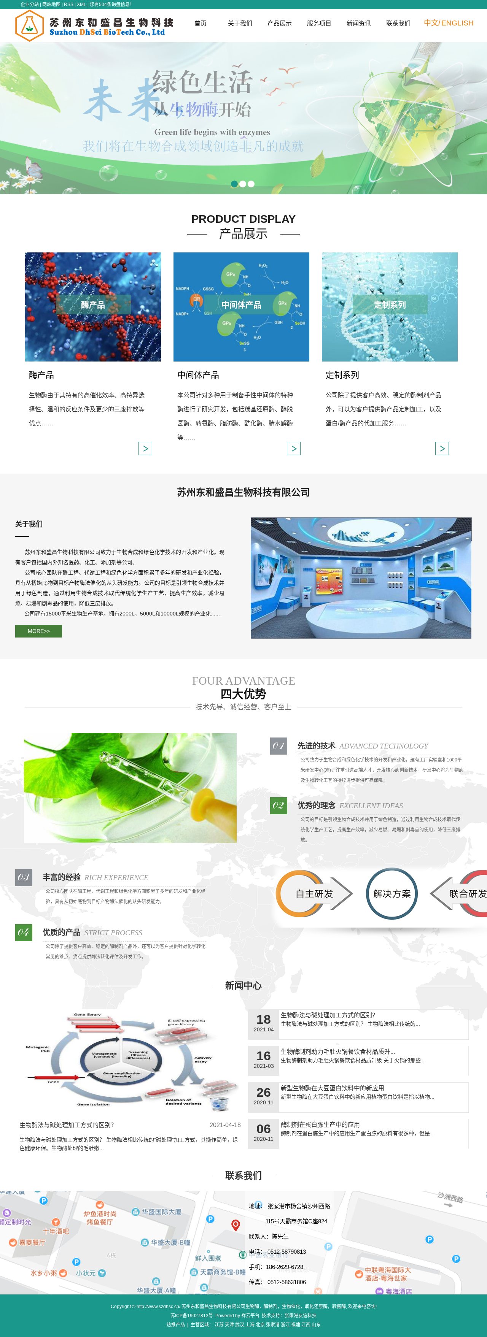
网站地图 (51, 4)
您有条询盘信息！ (112, 4)
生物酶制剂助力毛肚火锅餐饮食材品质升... (338, 1051)
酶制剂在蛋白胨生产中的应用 (320, 1124)
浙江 (285, 1324)
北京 (260, 1324)
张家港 (273, 1324)
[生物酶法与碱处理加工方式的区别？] (130, 1063)
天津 (229, 1324)
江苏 (219, 1324)
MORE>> (39, 631)
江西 (305, 1324)
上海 (250, 1324)
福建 (295, 1324)
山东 (316, 1324)
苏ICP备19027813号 (191, 1315)
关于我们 (240, 23)
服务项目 (319, 23)
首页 (200, 23)
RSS (68, 4)
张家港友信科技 (301, 1315)
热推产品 (176, 1324)
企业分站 (30, 4)
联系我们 (398, 23)
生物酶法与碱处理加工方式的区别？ (68, 1125)
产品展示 (279, 23)
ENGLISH (457, 23)
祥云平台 (250, 1315)
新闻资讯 (359, 23)
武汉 (239, 1324)
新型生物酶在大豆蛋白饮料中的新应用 (332, 1088)
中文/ (432, 23)
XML (81, 4)
